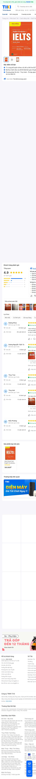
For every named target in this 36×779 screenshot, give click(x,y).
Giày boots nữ (31, 749)
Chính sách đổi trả (6, 674)
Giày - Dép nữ (29, 744)
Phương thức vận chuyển (7, 669)
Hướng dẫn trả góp (6, 676)
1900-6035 (9, 659)
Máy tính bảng (8, 753)
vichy (18, 710)
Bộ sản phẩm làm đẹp (11, 768)
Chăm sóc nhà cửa (11, 745)
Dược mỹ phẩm (16, 769)
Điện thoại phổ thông (9, 752)
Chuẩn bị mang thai (10, 729)
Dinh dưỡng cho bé (10, 725)
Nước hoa (7, 767)
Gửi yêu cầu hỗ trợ (6, 665)
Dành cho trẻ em (9, 742)
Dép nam (33, 757)
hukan (14, 710)
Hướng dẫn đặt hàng (6, 667)
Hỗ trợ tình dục (15, 767)
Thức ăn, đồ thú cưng (9, 744)
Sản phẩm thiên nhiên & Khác (10, 764)
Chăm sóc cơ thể (9, 761)
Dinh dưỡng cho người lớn (11, 726)
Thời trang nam (29, 730)
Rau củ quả (7, 736)
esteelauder (13, 709)
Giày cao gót (28, 746)
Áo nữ (26, 720)
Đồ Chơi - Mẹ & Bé (7, 718)
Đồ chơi (18, 720)
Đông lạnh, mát (13, 738)
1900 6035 (9, 701)
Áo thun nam (28, 732)
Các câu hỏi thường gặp (7, 663)
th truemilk (20, 709)
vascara (3, 709)
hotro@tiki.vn (15, 681)
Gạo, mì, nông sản (10, 739)
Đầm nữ (31, 720)
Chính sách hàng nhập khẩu (8, 678)
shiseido (3, 710)
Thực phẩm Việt (15, 736)
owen (29, 709)
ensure (34, 709)
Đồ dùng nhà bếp (6, 774)
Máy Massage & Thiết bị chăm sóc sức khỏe (11, 762)
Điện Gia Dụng (6, 772)
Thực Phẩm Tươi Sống (8, 733)
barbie (25, 709)
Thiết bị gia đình (15, 774)
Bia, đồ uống (7, 741)
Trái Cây (3, 735)
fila (21, 710)
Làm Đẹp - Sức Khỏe (7, 757)
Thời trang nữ (29, 718)
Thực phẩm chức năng (10, 760)
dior (8, 709)
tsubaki (25, 710)
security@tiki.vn (14, 683)
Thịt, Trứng (10, 735)
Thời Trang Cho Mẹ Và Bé (8, 720)
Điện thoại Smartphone (7, 750)
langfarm (9, 710)
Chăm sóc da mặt (6, 759)
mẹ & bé (31, 10)
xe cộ (26, 10)
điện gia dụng (20, 10)
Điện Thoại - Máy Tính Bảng (10, 748)
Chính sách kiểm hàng (7, 672)
